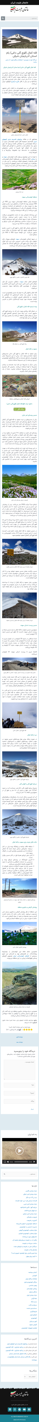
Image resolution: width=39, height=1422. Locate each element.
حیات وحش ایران (32, 1295)
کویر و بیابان (33, 1321)
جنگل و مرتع (33, 1292)
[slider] (21, 1161)
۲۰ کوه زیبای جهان (31, 1256)
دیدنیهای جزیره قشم (31, 1211)
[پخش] (34, 1162)
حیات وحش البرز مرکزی (30, 1214)
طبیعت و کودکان (32, 1217)
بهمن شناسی (33, 1285)
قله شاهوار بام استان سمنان (17, 1354)
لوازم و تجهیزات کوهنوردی (29, 1328)
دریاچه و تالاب (33, 1305)
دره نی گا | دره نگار (31, 1197)
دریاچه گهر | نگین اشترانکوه (28, 1207)
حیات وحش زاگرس (31, 1191)
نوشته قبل (19, 1037)
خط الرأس (34, 1298)
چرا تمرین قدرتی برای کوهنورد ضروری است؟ (24, 1253)
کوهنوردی (34, 1318)
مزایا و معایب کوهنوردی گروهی (28, 1230)
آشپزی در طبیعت (32, 1220)
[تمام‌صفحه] (5, 1162)
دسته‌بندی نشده (32, 1308)
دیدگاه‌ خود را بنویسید (30, 60)
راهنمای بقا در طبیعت (30, 1250)
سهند (5, 157)
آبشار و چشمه (32, 1272)
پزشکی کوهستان (32, 1289)
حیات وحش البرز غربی (30, 1204)
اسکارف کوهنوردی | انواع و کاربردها (26, 1224)
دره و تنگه (34, 1302)
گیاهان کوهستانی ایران (21, 956)
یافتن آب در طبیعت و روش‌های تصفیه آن (25, 1240)
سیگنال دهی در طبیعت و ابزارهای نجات (25, 1247)
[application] (19, 1151)
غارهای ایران (33, 1315)
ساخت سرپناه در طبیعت (29, 1243)
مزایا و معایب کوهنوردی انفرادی (28, 1233)
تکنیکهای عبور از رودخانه (29, 1237)
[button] (20, 1151)
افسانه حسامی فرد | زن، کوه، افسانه (26, 1201)
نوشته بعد (19, 1042)
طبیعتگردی (33, 1312)
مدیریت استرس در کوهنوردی (28, 1227)
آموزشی (34, 1276)
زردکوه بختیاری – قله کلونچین (15, 1347)
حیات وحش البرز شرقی (30, 1194)
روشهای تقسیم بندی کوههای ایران (19, 140)
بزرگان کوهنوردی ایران (30, 1282)
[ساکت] (8, 1162)
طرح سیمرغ (15, 81)
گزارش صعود (33, 1325)
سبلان (33, 159)
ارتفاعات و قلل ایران (16, 60)
